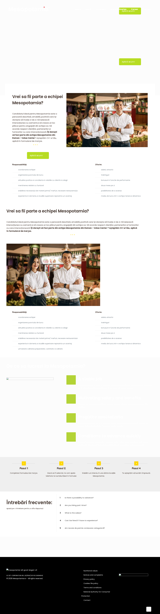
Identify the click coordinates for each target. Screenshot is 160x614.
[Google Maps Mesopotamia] (123, 570)
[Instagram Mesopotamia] (126, 570)
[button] (105, 497)
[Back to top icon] (148, 609)
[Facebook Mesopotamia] (120, 570)
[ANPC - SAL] (133, 575)
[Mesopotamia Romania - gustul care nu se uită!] (29, 9)
